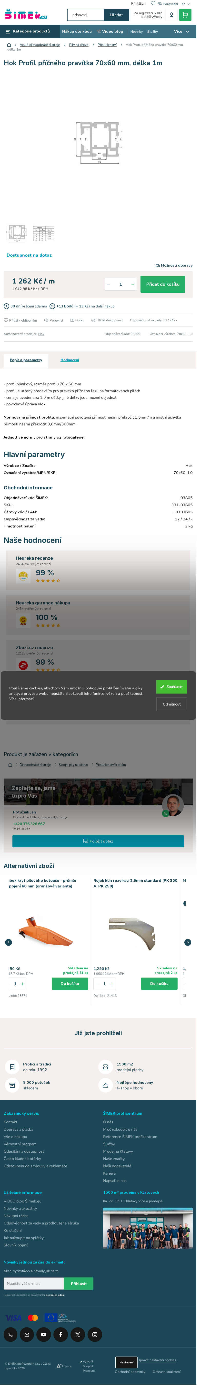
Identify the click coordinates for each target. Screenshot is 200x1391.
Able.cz (66, 1366)
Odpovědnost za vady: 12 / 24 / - (153, 320)
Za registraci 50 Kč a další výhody (148, 15)
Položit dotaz (101, 841)
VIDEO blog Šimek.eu (22, 1201)
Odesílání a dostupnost (24, 1151)
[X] (77, 1334)
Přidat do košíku (163, 284)
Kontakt (10, 1122)
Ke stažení (13, 1230)
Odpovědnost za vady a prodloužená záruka (41, 1223)
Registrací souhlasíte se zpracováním (34, 1295)
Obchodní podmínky (130, 1372)
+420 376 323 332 (10, 1334)
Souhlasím (175, 686)
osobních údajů (55, 1295)
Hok (41, 334)
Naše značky (114, 1158)
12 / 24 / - (184, 519)
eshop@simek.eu (27, 1334)
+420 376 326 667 (29, 824)
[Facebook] (60, 1332)
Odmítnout (172, 704)
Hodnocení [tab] (69, 360)
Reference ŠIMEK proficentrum (130, 1136)
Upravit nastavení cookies (157, 1360)
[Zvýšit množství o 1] (133, 284)
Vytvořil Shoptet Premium (89, 1366)
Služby (109, 1144)
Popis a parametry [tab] (26, 360)
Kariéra (109, 1173)
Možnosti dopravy (177, 265)
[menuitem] (77, 31)
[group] (46, 942)
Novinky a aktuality (20, 1208)
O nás (108, 1122)
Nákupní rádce (16, 1216)
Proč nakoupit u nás (120, 1129)
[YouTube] (43, 1332)
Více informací (21, 698)
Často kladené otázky (22, 1158)
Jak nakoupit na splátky (24, 1238)
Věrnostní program (20, 1144)
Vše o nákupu (15, 1136)
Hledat (116, 15)
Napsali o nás (115, 1180)
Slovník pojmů (16, 1245)
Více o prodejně (150, 1201)
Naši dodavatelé (117, 1166)
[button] (22, 984)
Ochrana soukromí (166, 1372)
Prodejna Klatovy (118, 1151)
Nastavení (126, 1362)
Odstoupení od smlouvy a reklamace (35, 1166)
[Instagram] (94, 1332)
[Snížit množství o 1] (108, 284)
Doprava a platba (18, 1129)
